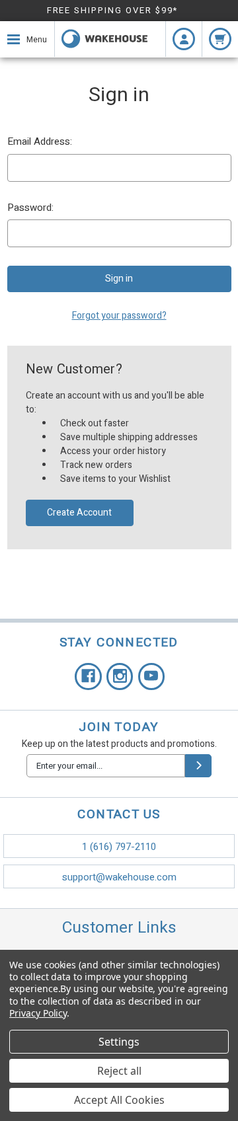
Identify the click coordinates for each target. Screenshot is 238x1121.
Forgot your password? (119, 316)
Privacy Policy (38, 1013)
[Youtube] (151, 676)
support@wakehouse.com (119, 877)
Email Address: (39, 141)
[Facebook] (88, 676)
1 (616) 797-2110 (119, 846)
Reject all (119, 1070)
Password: (30, 207)
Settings (119, 1041)
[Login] (184, 39)
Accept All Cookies (119, 1100)
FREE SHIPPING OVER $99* (112, 10)
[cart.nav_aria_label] (220, 39)
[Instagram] (120, 676)
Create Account (79, 513)
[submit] (198, 765)
